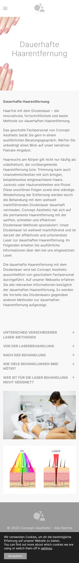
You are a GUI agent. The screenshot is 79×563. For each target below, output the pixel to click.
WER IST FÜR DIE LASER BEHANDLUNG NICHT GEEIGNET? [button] (35, 379)
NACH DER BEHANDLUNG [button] (24, 355)
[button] (5, 8)
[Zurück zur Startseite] (39, 8)
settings (46, 548)
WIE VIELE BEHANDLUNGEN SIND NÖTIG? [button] (30, 366)
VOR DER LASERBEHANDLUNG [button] (28, 346)
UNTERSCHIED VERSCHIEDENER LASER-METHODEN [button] (30, 334)
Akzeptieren (15, 556)
